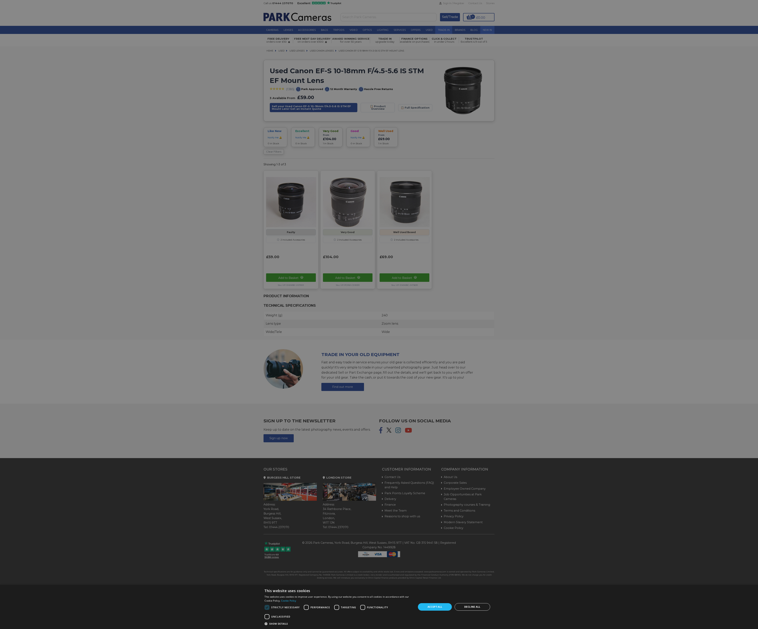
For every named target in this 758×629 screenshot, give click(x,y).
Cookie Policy (288, 600)
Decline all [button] (472, 606)
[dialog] (379, 607)
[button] (338, 623)
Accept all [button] (435, 606)
